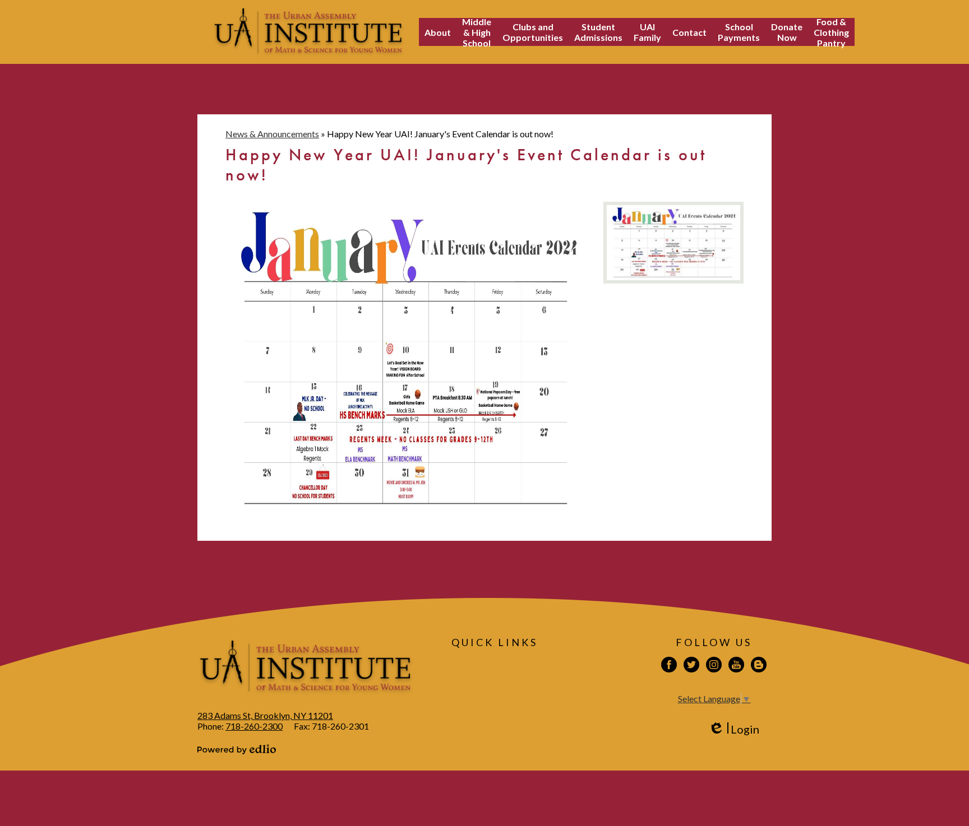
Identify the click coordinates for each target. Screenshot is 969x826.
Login (733, 729)
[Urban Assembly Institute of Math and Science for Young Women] (308, 32)
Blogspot (759, 664)
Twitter (691, 664)
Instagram (714, 664)
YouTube (736, 664)
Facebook (669, 664)
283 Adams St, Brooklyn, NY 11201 (265, 715)
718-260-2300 (254, 726)
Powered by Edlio (236, 749)
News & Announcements (272, 133)
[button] (437, 32)
